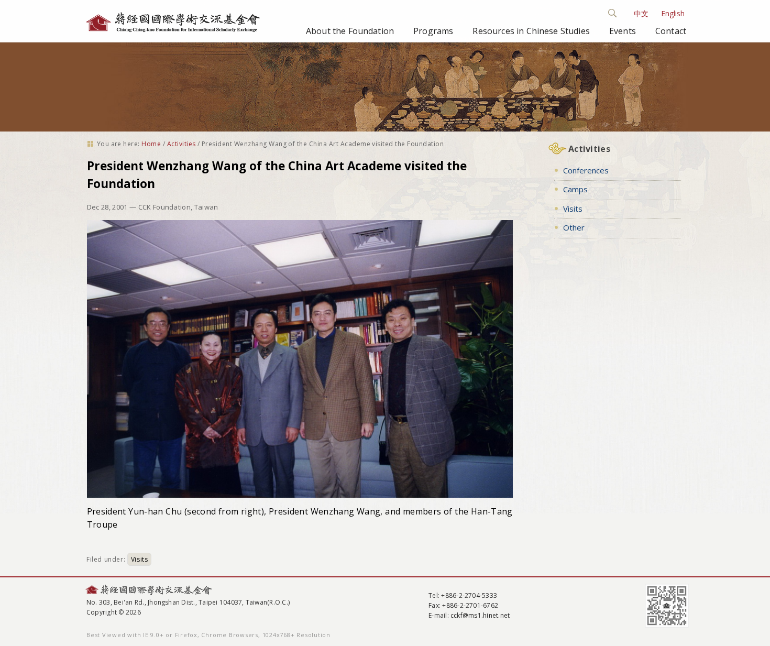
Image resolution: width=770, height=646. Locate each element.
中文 (641, 13)
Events (622, 31)
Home (151, 143)
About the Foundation (350, 31)
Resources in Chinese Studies (530, 31)
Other (574, 227)
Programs (433, 31)
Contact (670, 31)
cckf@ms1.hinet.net (480, 615)
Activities (181, 143)
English (673, 13)
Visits (139, 559)
